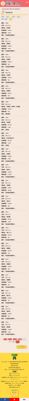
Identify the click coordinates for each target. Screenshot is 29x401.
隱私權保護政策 (14, 363)
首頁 (3, 9)
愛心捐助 (7, 9)
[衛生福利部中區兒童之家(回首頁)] (10, 3)
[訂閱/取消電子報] (14, 393)
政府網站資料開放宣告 (14, 367)
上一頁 (10, 339)
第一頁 (5, 339)
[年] (3, 17)
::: (1, 9)
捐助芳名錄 (11, 9)
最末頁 (19, 339)
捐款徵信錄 (17, 9)
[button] (27, 2)
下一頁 (14, 339)
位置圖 (14, 371)
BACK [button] (23, 346)
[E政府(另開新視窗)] (14, 358)
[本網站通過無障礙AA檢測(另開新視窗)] (14, 355)
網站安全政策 (14, 365)
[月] (8, 17)
